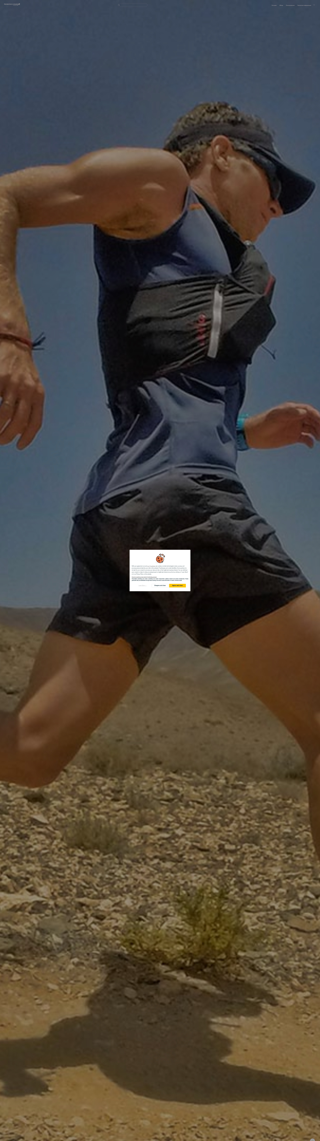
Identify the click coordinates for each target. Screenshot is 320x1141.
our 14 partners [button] (151, 566)
